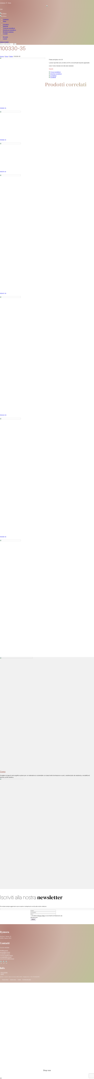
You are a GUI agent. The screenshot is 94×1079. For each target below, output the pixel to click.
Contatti (67, 22)
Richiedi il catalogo (71, 19)
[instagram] (84, 26)
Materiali (67, 11)
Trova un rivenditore (72, 14)
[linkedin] (77, 26)
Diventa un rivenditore (72, 17)
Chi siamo (67, 9)
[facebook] (71, 26)
